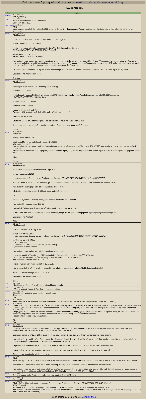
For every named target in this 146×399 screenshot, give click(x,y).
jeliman (8, 15)
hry (64, 2)
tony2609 (9, 25)
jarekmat (8, 378)
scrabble (90, 2)
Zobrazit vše (89, 397)
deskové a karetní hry (110, 2)
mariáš (79, 2)
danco (7, 292)
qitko (7, 19)
